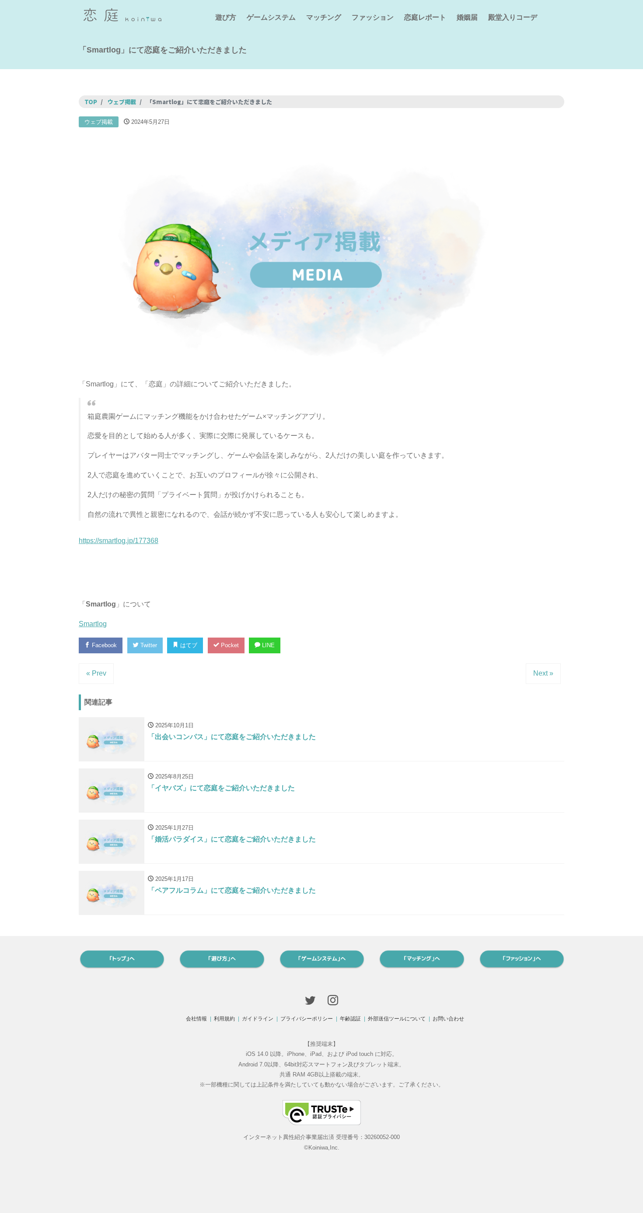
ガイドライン (257, 1019)
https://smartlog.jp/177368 (118, 540)
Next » (543, 673)
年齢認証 (350, 1019)
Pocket (229, 645)
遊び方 (225, 17)
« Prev (96, 673)
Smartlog (93, 624)
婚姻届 (467, 17)
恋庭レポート (425, 17)
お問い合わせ (448, 1019)
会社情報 (196, 1019)
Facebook (103, 645)
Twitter (148, 645)
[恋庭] (122, 14)
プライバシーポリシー (306, 1019)
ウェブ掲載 (98, 122)
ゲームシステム (271, 17)
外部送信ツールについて (397, 1019)
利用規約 (224, 1019)
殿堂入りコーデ (512, 17)
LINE (267, 645)
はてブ (187, 645)
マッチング (323, 17)
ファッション (373, 17)
